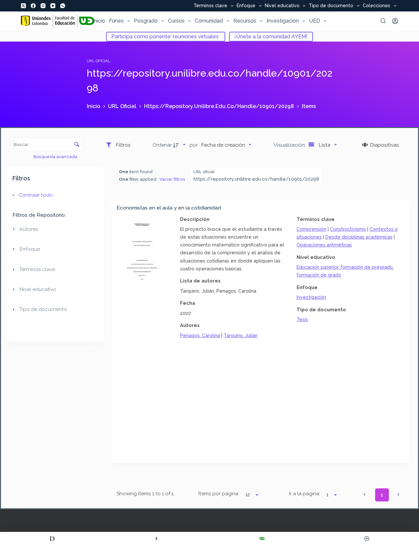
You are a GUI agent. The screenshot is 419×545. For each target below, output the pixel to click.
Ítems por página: (218, 494)
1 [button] (382, 495)
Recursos (244, 21)
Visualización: (290, 145)
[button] (364, 494)
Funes (116, 21)
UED (314, 21)
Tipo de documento (331, 6)
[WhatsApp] (62, 5)
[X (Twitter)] (23, 5)
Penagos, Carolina (200, 335)
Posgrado (146, 21)
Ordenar (162, 145)
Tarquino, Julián (241, 335)
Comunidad (209, 21)
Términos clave (210, 6)
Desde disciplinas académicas (358, 237)
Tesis (302, 319)
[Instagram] (43, 5)
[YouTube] (52, 5)
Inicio (99, 21)
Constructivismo (348, 229)
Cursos (176, 21)
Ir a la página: (304, 494)
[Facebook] (33, 5)
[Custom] (52, 538)
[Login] (395, 21)
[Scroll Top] (367, 538)
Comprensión (311, 229)
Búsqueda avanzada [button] (55, 156)
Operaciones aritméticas (324, 244)
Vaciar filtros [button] (172, 179)
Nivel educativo (282, 6)
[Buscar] (383, 20)
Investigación (282, 21)
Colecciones (376, 6)
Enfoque (246, 6)
